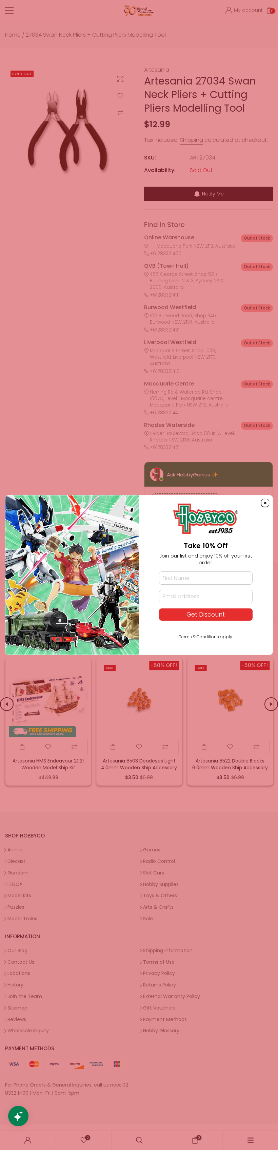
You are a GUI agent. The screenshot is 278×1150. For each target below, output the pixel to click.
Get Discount (205, 614)
